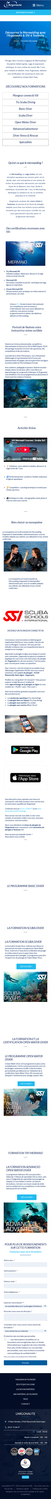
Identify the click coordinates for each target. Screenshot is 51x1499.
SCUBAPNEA (25, 1494)
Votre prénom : (11, 1271)
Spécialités (25, 142)
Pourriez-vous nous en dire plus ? (18, 1311)
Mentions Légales (22, 1489)
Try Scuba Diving (25, 102)
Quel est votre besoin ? (14, 1302)
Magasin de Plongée (25, 1379)
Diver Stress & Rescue (25, 135)
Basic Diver (25, 108)
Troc (25, 1399)
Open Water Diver (25, 122)
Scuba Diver (26, 115)
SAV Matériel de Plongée (25, 1394)
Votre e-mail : (10, 1281)
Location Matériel (25, 1389)
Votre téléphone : (12, 1292)
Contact (25, 1404)
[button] (38, 5)
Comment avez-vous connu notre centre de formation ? (22, 1325)
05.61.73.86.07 (26, 808)
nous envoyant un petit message (23, 809)
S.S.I (18, 304)
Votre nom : (9, 1260)
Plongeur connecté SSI (25, 95)
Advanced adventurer (25, 128)
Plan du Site (8, 1489)
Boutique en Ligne (25, 1384)
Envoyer (25, 1363)
